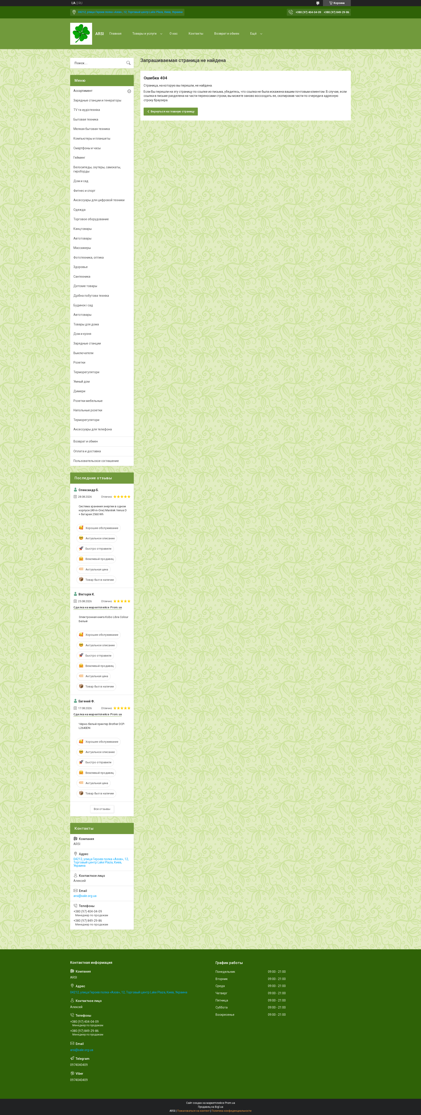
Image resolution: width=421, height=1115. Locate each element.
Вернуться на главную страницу (172, 111)
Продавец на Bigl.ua (210, 1106)
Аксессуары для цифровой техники (99, 200)
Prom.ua (230, 1102)
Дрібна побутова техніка (91, 295)
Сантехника (81, 276)
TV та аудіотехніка (86, 110)
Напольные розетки (87, 410)
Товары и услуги (144, 33)
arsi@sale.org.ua (84, 896)
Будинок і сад (83, 305)
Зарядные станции (87, 343)
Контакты (196, 33)
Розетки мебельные (88, 401)
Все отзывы (102, 809)
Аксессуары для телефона (92, 429)
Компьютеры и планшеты (91, 138)
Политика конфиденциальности (232, 1110)
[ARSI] (81, 34)
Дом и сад (80, 181)
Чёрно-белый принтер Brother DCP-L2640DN (102, 726)
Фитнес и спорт (84, 190)
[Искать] (128, 63)
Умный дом (81, 381)
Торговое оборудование (91, 219)
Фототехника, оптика (88, 257)
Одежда (79, 209)
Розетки (79, 362)
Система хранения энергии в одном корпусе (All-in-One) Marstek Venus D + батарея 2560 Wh (103, 510)
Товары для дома (86, 324)
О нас (173, 33)
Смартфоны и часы (87, 148)
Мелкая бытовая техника (91, 129)
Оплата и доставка (87, 451)
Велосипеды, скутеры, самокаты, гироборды (97, 169)
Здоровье (80, 267)
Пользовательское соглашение (96, 461)
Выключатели (83, 353)
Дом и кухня (82, 334)
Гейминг (79, 157)
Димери (79, 391)
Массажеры (82, 248)
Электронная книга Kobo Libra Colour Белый (103, 619)
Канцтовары (82, 229)
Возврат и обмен (226, 33)
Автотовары (82, 238)
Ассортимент (83, 90)
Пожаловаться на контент (193, 1110)
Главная (115, 33)
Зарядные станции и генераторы (97, 100)
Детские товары (85, 286)
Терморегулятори (86, 372)
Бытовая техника (85, 119)
